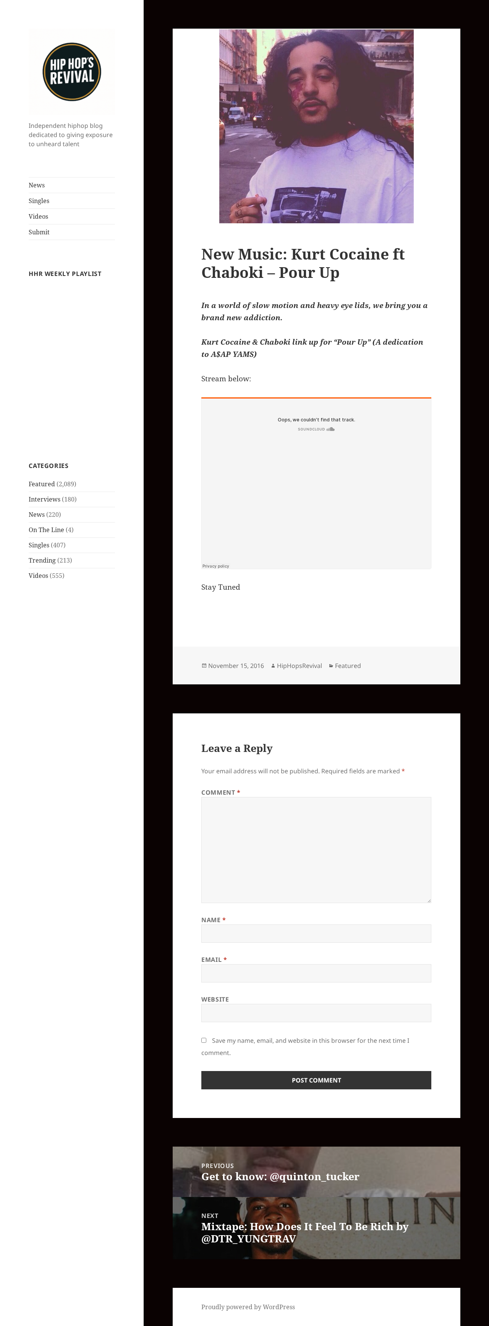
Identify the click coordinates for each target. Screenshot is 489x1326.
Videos (38, 216)
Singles (39, 201)
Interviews (44, 499)
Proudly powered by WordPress (248, 1307)
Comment (221, 792)
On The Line (46, 530)
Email (214, 959)
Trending (42, 560)
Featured (42, 484)
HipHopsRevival (299, 665)
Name (213, 920)
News (37, 185)
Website (215, 999)
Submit (39, 232)
